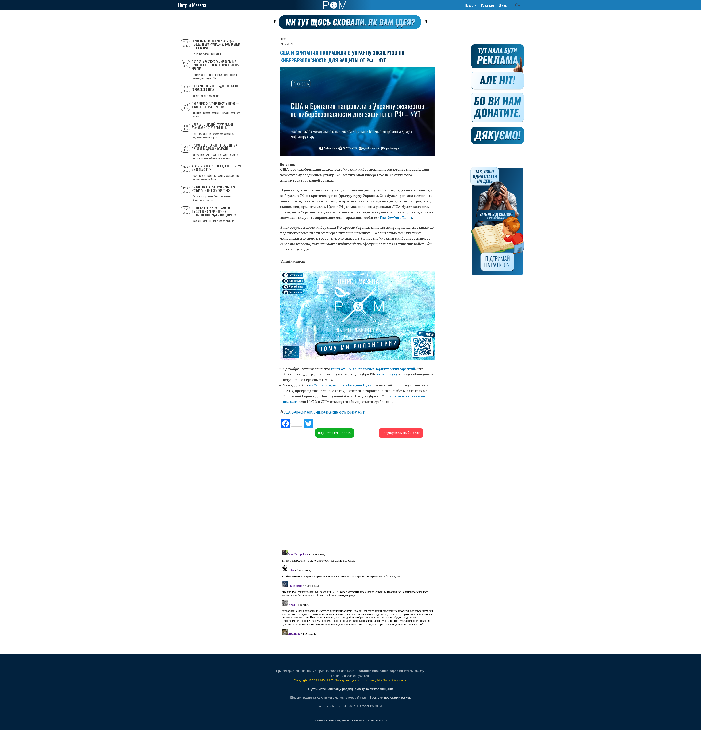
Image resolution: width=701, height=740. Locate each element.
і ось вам (390, 697)
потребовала (386, 374)
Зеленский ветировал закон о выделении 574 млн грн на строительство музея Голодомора (214, 211)
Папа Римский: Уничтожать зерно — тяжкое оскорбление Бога (215, 105)
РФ (365, 412)
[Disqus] (357, 493)
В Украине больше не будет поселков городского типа (215, 88)
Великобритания (302, 412)
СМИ (317, 412)
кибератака (354, 412)
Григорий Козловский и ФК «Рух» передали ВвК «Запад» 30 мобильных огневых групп (216, 44)
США (287, 412)
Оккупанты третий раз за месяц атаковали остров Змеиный (212, 126)
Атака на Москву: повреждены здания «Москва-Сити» (216, 168)
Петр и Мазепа (192, 5)
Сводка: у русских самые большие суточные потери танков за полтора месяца (215, 65)
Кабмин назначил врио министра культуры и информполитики (213, 189)
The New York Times (396, 217)
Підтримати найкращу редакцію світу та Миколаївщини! (350, 689)
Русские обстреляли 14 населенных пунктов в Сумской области (214, 147)
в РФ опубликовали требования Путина (342, 385)
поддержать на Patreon (400, 432)
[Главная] (334, 5)
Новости (470, 5)
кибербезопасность (333, 412)
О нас (503, 5)
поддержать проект (334, 432)
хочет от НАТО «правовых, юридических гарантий (373, 369)
